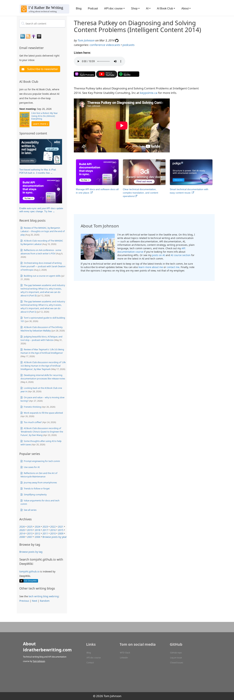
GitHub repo (176, 652)
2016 (53, 530)
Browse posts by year (54, 536)
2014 (22, 533)
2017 (45, 530)
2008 (22, 536)
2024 (37, 526)
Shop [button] (134, 8)
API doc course (94, 657)
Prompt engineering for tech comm (41, 461)
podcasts (128, 45)
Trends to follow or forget (36, 488)
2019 (30, 530)
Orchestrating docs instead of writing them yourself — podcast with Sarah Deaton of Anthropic (43, 266)
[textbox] (42, 23)
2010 (53, 533)
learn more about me (151, 267)
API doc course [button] (113, 8)
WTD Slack (125, 652)
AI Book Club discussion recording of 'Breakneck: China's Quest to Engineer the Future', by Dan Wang (42, 432)
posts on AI (158, 255)
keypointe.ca (148, 93)
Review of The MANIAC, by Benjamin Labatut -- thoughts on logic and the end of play (43, 231)
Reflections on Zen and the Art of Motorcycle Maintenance (39, 475)
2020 (22, 530)
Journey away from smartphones (40, 482)
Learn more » (40, 123)
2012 (37, 533)
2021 (60, 526)
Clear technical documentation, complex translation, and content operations (140, 192)
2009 (60, 533)
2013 (30, 533)
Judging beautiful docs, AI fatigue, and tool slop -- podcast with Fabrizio (41, 338)
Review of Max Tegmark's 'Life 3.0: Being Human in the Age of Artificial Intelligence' (42, 351)
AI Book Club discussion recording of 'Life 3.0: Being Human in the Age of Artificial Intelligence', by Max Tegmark (43, 366)
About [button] (185, 8)
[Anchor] (45, 47)
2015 (60, 530)
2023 (45, 526)
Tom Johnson (86, 40)
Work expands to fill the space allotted (43, 412)
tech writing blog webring (44, 596)
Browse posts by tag (30, 551)
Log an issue (176, 657)
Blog (79, 8)
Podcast (93, 8)
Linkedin (124, 657)
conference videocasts (105, 45)
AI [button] (147, 8)
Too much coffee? (32, 422)
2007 (30, 536)
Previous (24, 600)
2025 (30, 526)
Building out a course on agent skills (41, 275)
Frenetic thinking (32, 406)
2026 (22, 526)
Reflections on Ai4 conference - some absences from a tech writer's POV (41, 252)
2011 (45, 533)
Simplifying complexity (35, 494)
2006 (37, 536)
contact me (173, 267)
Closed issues (176, 662)
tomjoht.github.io (29, 571)
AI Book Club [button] (165, 8)
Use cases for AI (31, 467)
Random (45, 600)
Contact (90, 662)
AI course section (180, 255)
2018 (37, 530)
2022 (53, 526)
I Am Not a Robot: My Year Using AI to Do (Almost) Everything (44, 116)
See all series (29, 509)
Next (34, 600)
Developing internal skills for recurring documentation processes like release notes (43, 377)
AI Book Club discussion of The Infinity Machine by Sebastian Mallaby (42, 329)
